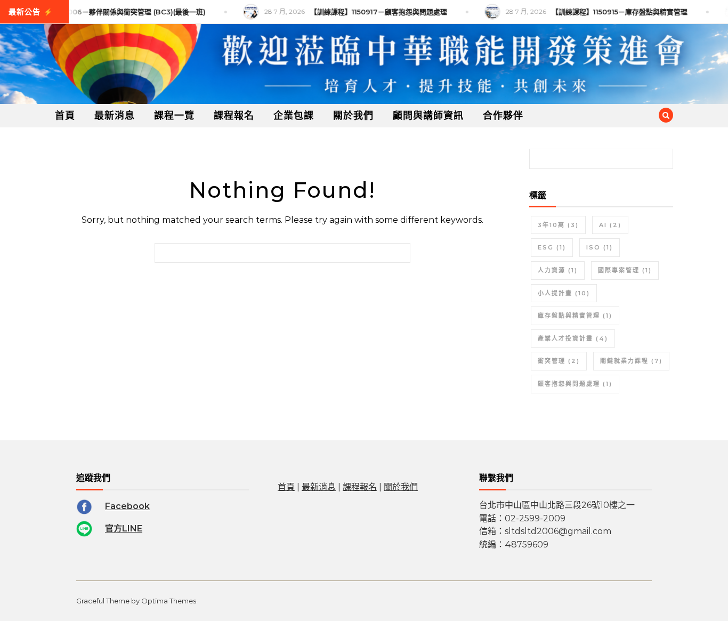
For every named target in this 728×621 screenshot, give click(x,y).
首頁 (65, 116)
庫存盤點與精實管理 (575, 315)
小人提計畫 (564, 293)
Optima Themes (168, 600)
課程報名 (234, 116)
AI (610, 225)
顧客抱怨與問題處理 (575, 384)
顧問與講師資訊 (428, 116)
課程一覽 (174, 116)
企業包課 (293, 116)
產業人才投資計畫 (573, 338)
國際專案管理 (625, 270)
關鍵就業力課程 (631, 361)
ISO (599, 247)
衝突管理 (559, 361)
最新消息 (114, 116)
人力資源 (558, 270)
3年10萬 (558, 225)
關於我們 (353, 116)
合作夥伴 (503, 116)
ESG (552, 247)
